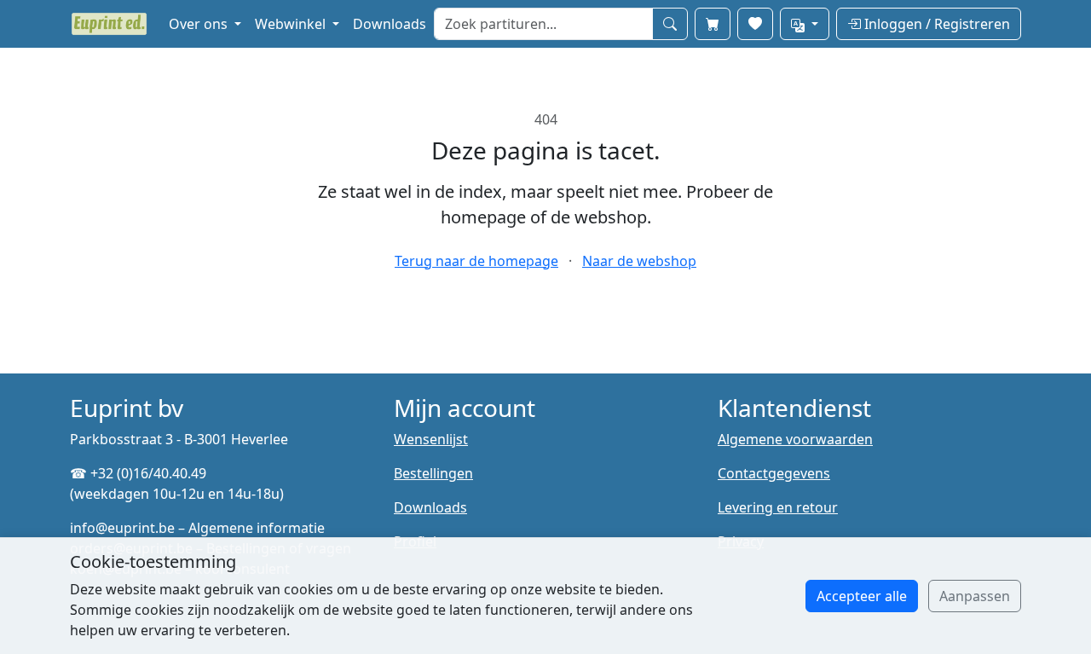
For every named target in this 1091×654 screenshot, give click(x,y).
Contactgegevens (774, 473)
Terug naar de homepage (476, 261)
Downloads (389, 23)
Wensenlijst (431, 439)
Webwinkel (292, 23)
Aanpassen (974, 596)
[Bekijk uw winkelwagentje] (712, 24)
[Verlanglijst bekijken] (755, 24)
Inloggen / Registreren (935, 23)
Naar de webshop (639, 261)
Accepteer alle (862, 596)
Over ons (200, 23)
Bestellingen (433, 473)
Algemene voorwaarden (795, 439)
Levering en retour (778, 507)
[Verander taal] (804, 24)
